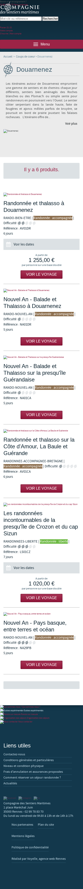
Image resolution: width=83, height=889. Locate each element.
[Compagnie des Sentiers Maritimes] (19, 7)
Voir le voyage (41, 274)
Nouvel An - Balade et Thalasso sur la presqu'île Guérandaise (34, 373)
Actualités (10, 783)
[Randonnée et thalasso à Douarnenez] (41, 194)
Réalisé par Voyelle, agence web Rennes (39, 859)
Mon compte (15, 33)
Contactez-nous (14, 754)
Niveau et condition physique (23, 766)
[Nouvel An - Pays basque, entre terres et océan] (41, 614)
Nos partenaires (22, 825)
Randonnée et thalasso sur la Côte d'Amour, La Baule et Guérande (38, 446)
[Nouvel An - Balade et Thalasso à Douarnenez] (41, 290)
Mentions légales (23, 836)
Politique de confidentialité (30, 847)
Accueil (7, 56)
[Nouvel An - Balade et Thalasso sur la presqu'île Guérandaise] (41, 357)
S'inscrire (4, 33)
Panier (6, 27)
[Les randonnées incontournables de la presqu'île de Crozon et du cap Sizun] (41, 504)
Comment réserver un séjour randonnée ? (32, 778)
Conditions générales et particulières (28, 760)
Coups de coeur (25, 56)
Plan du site (46, 825)
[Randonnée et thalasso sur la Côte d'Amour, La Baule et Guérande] (41, 431)
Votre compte (6, 30)
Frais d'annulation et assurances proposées (33, 772)
